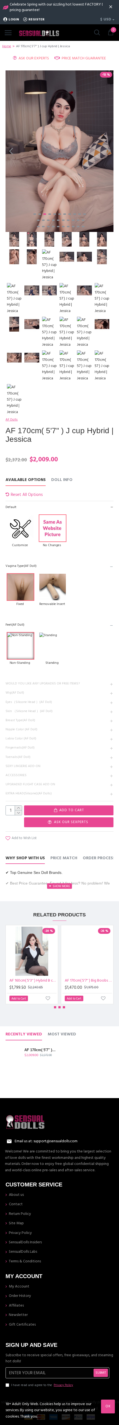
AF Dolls (12, 419)
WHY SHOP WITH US (25, 858)
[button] (11, 151)
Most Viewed (62, 1034)
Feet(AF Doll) (15, 624)
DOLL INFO (62, 480)
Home (6, 46)
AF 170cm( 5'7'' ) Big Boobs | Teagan (88, 980)
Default (11, 507)
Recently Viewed (24, 1034)
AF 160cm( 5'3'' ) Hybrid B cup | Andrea (32, 980)
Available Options (26, 480)
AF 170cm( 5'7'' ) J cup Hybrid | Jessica (40, 1050)
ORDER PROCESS (99, 858)
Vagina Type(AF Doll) (21, 566)
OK (108, 1406)
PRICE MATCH (63, 858)
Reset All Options (27, 495)
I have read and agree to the (42, 1385)
